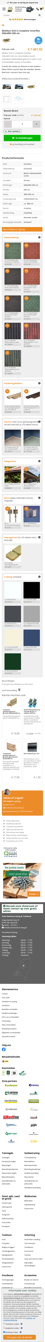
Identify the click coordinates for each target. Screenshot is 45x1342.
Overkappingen (8, 1280)
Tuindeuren (28, 1247)
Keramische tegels (9, 1161)
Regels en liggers (8, 1247)
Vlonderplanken (8, 1259)
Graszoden (6, 1222)
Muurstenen (29, 1177)
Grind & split (6, 1203)
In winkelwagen (24, 138)
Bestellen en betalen (10, 1009)
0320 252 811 (10, 805)
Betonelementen (8, 1177)
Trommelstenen (30, 1157)
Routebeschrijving (9, 932)
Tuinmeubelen (7, 1284)
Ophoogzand (7, 1207)
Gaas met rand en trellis (33, 1259)
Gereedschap (29, 1284)
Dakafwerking (29, 1204)
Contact (5, 994)
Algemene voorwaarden (11, 1032)
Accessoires (29, 1208)
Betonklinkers (29, 1161)
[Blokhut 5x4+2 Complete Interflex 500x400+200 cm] (22, 40)
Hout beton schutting (32, 1239)
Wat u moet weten (9, 1025)
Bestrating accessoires (33, 1287)
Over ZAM (5, 997)
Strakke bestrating (31, 1173)
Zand (4, 1211)
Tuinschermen (29, 1243)
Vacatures (6, 1005)
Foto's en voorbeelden (10, 1017)
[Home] (3, 25)
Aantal (7, 118)
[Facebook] (4, 1049)
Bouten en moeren (31, 1280)
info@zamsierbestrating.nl (14, 808)
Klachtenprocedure (9, 1029)
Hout (4, 1239)
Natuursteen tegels (9, 1173)
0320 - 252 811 (11, 925)
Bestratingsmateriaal (10, 1169)
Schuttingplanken (8, 1251)
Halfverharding (7, 1218)
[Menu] (4, 9)
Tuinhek (27, 1255)
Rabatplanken (7, 1255)
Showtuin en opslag (9, 1001)
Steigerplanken (8, 1263)
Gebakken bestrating (32, 1187)
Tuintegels (6, 1157)
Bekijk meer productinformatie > (16, 78)
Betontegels (6, 1165)
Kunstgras (6, 1226)
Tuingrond (6, 1215)
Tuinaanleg (6, 1021)
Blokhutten (28, 1201)
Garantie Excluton (8, 1036)
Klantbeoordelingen (9, 1013)
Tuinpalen (6, 1243)
